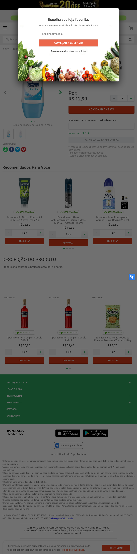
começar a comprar (68, 42)
